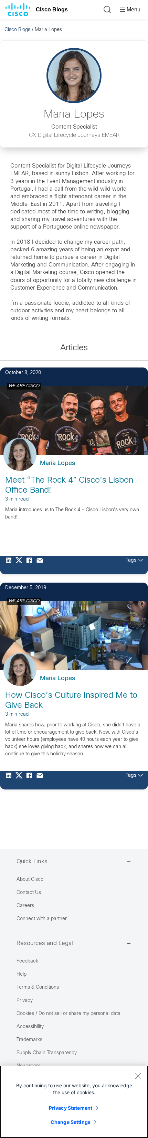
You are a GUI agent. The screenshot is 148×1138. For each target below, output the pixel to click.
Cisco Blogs (52, 9)
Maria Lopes (57, 463)
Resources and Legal (45, 943)
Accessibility (30, 1027)
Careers (25, 906)
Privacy (25, 1000)
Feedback (27, 961)
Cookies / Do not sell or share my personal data (68, 1013)
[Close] (137, 1075)
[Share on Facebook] (31, 565)
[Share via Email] (41, 565)
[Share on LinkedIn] (10, 565)
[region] (74, 1102)
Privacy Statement (70, 1108)
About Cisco (30, 879)
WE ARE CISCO (24, 386)
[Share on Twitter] (20, 565)
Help (22, 974)
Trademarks (29, 1040)
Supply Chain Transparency (47, 1053)
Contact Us (29, 892)
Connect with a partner (42, 919)
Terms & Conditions (38, 987)
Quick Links (32, 862)
